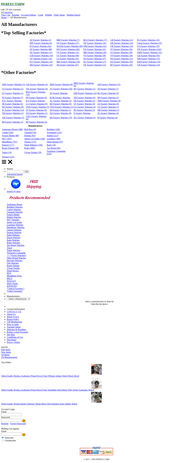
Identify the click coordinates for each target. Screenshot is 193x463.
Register (15, 15)
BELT (9, 278)
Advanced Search (15, 174)
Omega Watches (14, 230)
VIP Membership (14, 322)
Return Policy (13, 319)
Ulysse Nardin (13, 268)
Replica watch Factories (17, 332)
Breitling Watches (15, 207)
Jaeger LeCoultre (14, 222)
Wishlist (48, 15)
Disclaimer (11, 340)
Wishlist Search (73, 15)
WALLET (11, 281)
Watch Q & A (13, 317)
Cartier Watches (14, 209)
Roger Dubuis (13, 265)
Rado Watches (13, 240)
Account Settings (28, 15)
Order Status (59, 15)
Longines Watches (15, 225)
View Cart (5, 15)
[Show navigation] (4, 164)
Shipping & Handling (16, 329)
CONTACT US (14, 311)
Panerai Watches (14, 232)
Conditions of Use (15, 337)
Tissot (9, 248)
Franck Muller (13, 214)
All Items (5, 355)
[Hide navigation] (10, 164)
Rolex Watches (13, 242)
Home (4, 17)
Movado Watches (14, 260)
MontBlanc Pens (14, 276)
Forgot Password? (18, 423)
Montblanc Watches (15, 227)
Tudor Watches (13, 250)
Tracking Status (14, 327)
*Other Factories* (15, 291)
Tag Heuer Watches (15, 245)
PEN (9, 273)
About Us (11, 314)
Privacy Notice (13, 342)
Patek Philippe (13, 235)
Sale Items (5, 349)
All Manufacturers (9, 357)
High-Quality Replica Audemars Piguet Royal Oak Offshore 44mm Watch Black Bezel (40, 376)
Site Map (11, 334)
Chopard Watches (15, 212)
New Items (6, 352)
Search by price (14, 191)
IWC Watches (13, 220)
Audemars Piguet (14, 204)
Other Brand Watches (16, 258)
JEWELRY (12, 286)
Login (40, 15)
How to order (13, 324)
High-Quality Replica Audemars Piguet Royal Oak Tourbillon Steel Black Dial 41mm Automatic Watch (47, 390)
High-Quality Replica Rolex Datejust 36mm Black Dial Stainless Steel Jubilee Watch (39, 404)
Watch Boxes (13, 271)
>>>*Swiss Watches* (16, 255)
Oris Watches (13, 263)
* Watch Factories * (15, 288)
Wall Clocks (12, 283)
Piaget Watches (13, 237)
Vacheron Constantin (16, 253)
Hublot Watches (14, 217)
